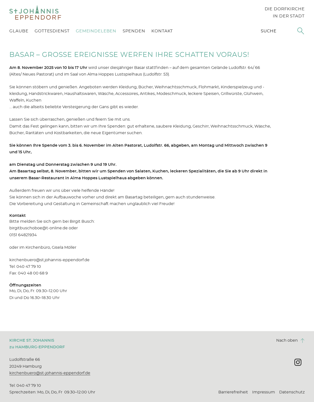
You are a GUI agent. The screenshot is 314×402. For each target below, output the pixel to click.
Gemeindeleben (96, 31)
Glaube (18, 31)
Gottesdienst (52, 31)
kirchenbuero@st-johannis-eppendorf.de (49, 373)
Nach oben (290, 340)
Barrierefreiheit (233, 392)
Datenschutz (292, 392)
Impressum (263, 392)
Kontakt (162, 31)
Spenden (134, 31)
